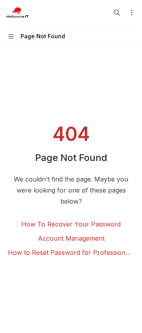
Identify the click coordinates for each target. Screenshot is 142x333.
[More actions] (132, 12)
